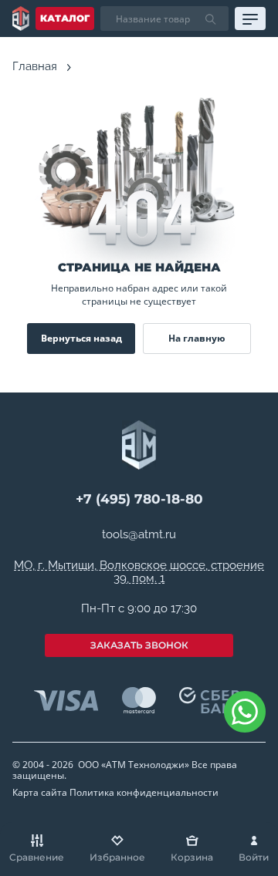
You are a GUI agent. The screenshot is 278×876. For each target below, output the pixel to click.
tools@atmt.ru (139, 534)
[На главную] (20, 18)
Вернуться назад (81, 338)
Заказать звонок (139, 645)
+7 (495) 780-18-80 (139, 499)
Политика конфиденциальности (144, 792)
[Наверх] (247, 768)
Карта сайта (39, 792)
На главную (196, 338)
